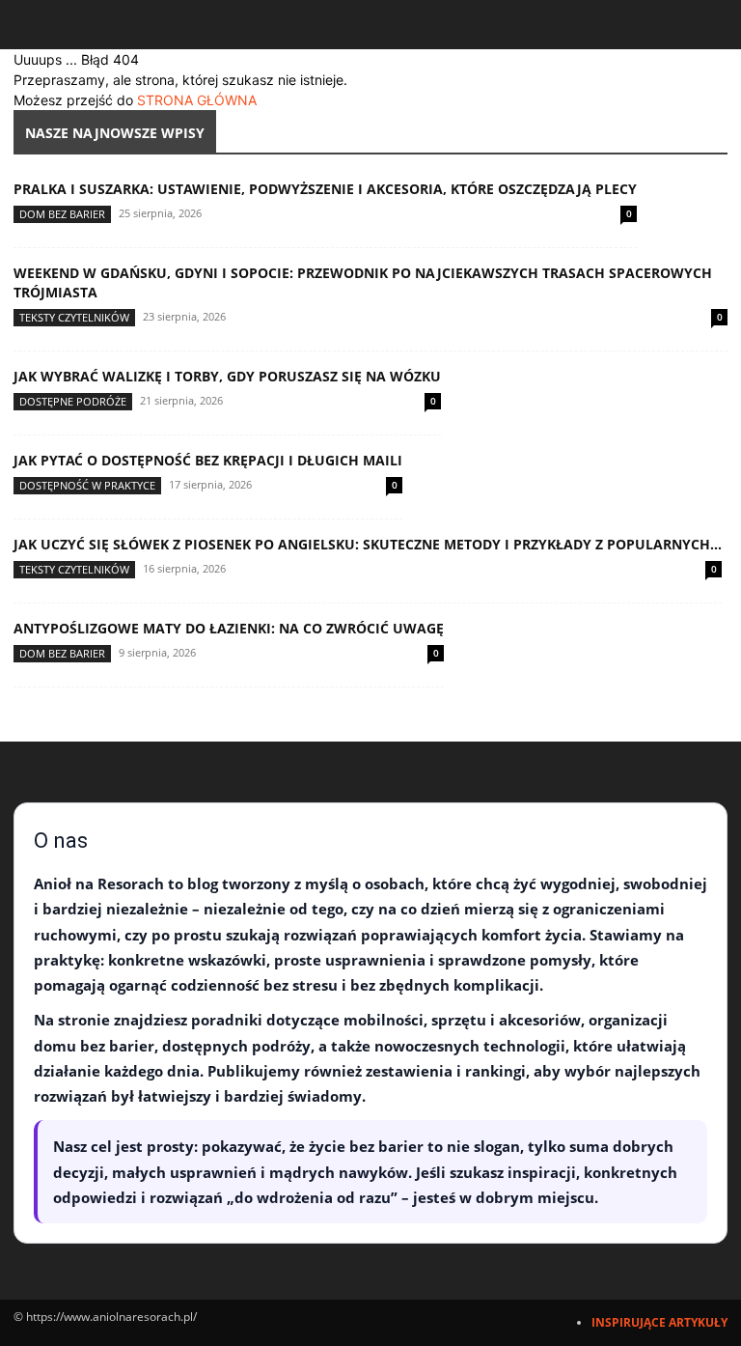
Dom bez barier (62, 214)
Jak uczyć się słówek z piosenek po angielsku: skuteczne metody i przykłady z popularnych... (368, 544)
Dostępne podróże (72, 401)
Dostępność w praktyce (87, 485)
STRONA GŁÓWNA (197, 100)
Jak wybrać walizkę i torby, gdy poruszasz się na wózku (227, 376)
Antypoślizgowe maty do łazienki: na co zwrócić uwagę (229, 628)
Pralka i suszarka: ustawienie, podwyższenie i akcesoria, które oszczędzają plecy (325, 189)
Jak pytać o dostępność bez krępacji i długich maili (208, 460)
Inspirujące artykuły (659, 1322)
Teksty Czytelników (74, 317)
